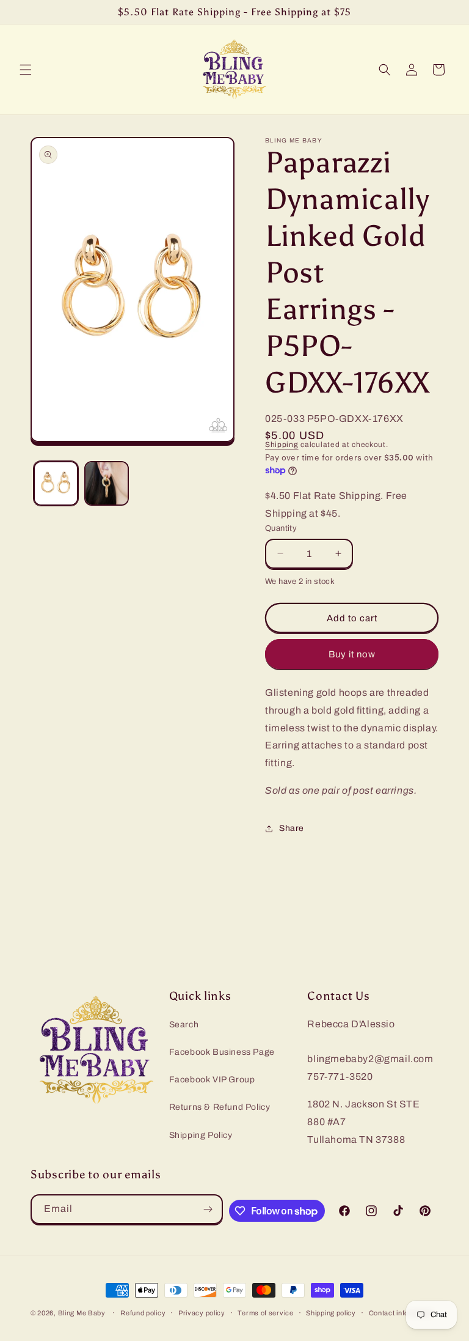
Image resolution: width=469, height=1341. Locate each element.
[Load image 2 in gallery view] (106, 483)
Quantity (281, 528)
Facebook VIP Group (212, 1079)
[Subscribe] (208, 1209)
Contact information (401, 1313)
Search (184, 1024)
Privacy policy (201, 1313)
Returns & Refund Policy (220, 1107)
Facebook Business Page (222, 1052)
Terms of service (265, 1313)
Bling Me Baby (82, 1313)
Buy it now (352, 654)
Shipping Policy (201, 1135)
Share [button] (291, 828)
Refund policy (142, 1313)
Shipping (282, 444)
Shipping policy (331, 1313)
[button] (25, 69)
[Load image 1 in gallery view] (56, 483)
